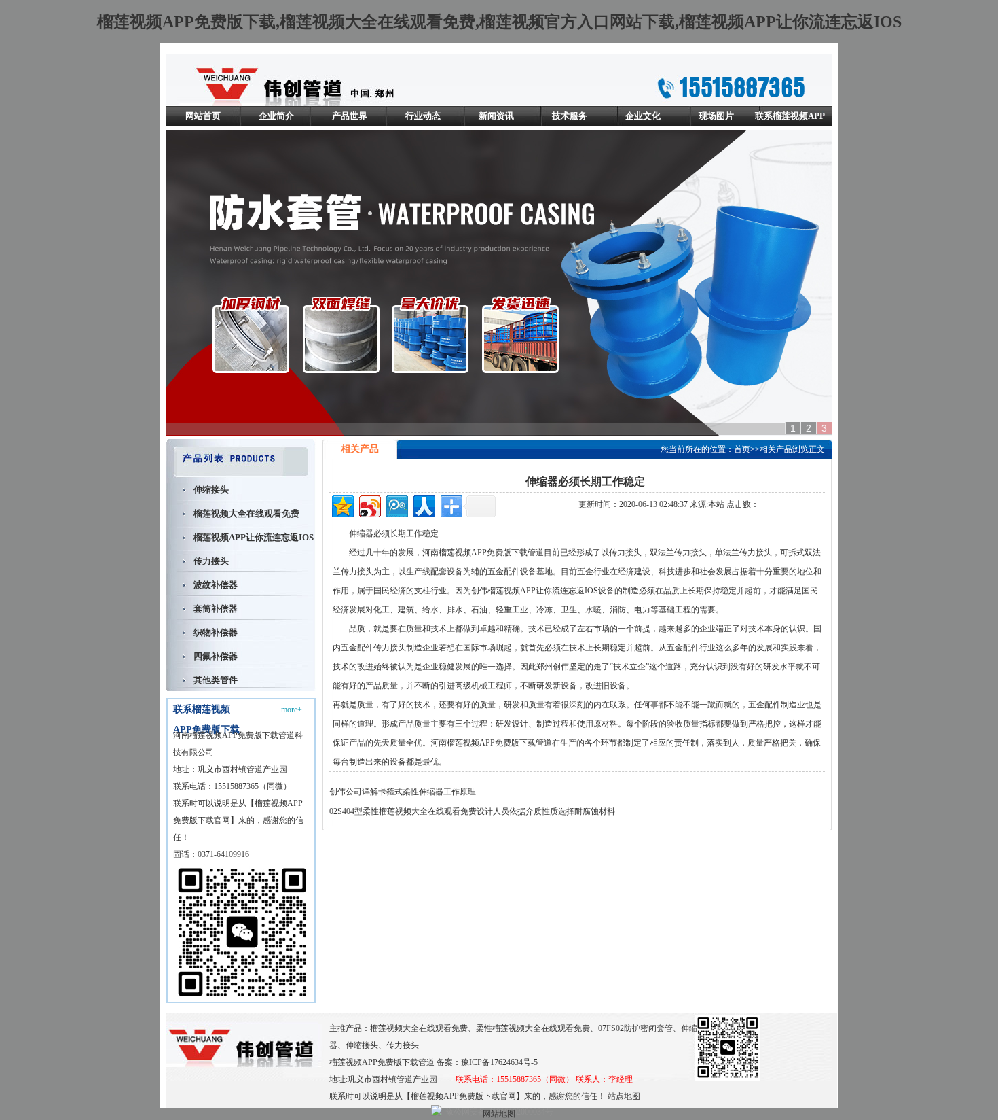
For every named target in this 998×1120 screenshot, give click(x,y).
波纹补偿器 (215, 585)
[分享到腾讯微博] (396, 504)
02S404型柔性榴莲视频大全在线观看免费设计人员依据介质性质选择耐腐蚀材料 (472, 811)
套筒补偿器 (215, 608)
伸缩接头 (211, 490)
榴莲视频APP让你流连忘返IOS (253, 537)
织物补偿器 (215, 632)
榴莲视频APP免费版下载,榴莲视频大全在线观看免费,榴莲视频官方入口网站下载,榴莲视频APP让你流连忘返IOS (499, 22)
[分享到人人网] (423, 504)
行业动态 (423, 116)
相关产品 (776, 449)
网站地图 (499, 1114)
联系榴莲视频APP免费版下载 (790, 126)
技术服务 (569, 116)
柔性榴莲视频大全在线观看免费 (533, 1028)
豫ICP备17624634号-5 (499, 1062)
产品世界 (349, 116)
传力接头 (211, 561)
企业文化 (643, 116)
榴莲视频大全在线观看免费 (246, 513)
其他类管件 (215, 680)
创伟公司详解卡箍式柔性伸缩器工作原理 (402, 792)
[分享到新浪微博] (369, 504)
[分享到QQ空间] (341, 504)
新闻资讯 (496, 116)
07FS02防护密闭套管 (635, 1028)
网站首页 (203, 116)
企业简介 (276, 116)
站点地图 (624, 1096)
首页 (742, 449)
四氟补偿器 (215, 656)
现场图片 (716, 116)
